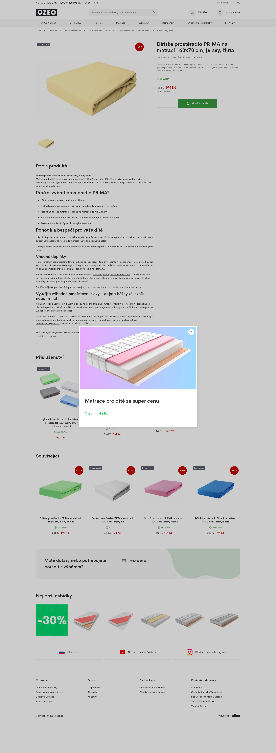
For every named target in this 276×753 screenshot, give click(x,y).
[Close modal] (191, 332)
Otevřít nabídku (97, 413)
